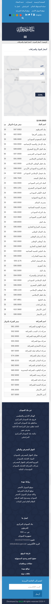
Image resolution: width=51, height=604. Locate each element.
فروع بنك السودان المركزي (25, 419)
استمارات (29, 2)
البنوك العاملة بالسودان (25, 459)
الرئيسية (44, 42)
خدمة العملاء (20, 2)
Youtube (34, 14)
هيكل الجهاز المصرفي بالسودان (25, 455)
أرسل (37, 594)
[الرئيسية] (25, 29)
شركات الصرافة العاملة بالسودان (25, 466)
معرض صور (25, 430)
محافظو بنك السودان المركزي (25, 423)
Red (20, 15)
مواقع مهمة (25, 569)
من (42, 65)
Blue (10, 15)
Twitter (29, 14)
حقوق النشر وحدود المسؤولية (25, 558)
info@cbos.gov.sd (18, 544)
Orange (17, 15)
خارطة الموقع (25, 553)
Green (13, 15)
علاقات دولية (25, 574)
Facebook (32, 14)
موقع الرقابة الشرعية (23, 11)
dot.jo (21, 601)
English (38, 15)
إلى (42, 73)
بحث (40, 94)
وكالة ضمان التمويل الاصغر (25, 494)
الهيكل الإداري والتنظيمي (25, 416)
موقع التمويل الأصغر (38, 11)
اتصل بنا (17, 6)
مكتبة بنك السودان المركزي (25, 433)
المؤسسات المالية (25, 469)
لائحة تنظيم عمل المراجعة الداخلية (25, 426)
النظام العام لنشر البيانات (25, 501)
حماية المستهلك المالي (38, 6)
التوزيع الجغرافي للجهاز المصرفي (25, 462)
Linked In (26, 14)
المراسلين (25, 6)
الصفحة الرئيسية (39, 2)
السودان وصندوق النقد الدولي (25, 498)
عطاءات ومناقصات (25, 564)
